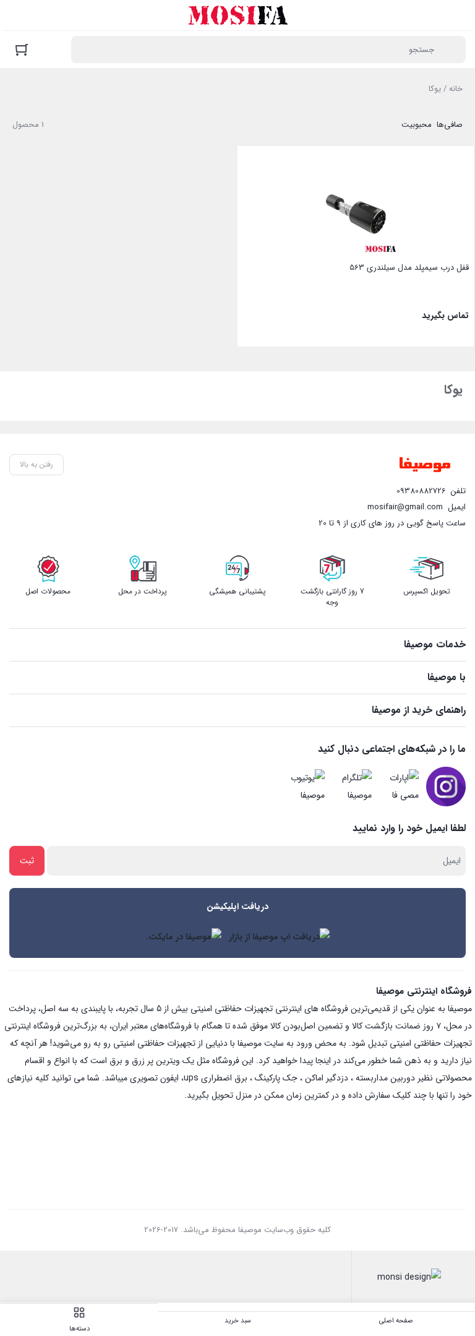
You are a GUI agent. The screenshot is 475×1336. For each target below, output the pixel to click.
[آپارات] (399, 786)
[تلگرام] (352, 786)
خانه (456, 88)
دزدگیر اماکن (326, 1078)
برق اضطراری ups (215, 1078)
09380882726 (421, 491)
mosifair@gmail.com (405, 507)
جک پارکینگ (276, 1078)
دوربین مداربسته (385, 1078)
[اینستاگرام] (446, 786)
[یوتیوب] (305, 786)
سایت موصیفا (261, 1043)
